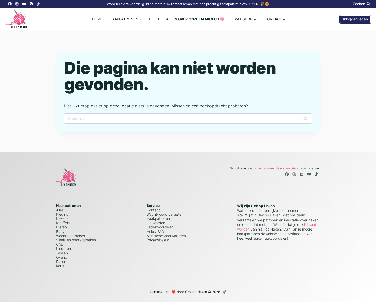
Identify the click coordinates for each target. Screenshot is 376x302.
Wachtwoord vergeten (165, 214)
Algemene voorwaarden (166, 236)
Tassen (62, 253)
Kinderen (63, 248)
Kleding (62, 214)
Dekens (62, 218)
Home (97, 19)
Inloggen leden (355, 19)
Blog (154, 19)
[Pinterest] (31, 3)
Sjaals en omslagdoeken (76, 240)
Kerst (60, 266)
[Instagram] (16, 3)
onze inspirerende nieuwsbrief (275, 168)
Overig (61, 257)
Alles (60, 210)
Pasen (61, 261)
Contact (153, 210)
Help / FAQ (155, 231)
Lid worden (156, 223)
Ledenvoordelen (160, 227)
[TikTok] (38, 3)
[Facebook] (9, 3)
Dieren (61, 227)
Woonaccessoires (70, 236)
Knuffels (63, 223)
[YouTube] (24, 3)
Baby (60, 231)
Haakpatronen (158, 218)
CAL (59, 244)
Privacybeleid (158, 240)
